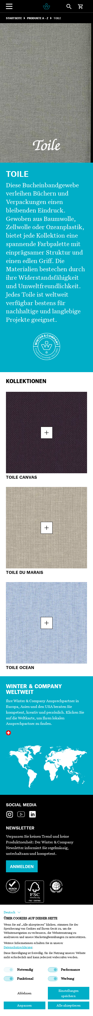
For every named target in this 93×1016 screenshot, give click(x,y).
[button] (12, 912)
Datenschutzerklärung (18, 947)
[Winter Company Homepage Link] (46, 6)
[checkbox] (9, 969)
